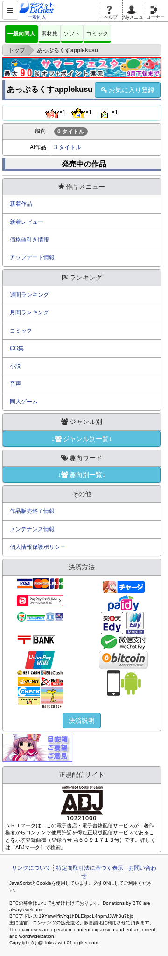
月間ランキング (29, 312)
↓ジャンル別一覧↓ (81, 439)
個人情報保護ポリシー (38, 547)
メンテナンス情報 (32, 529)
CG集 (17, 348)
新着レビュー (26, 222)
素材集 (49, 33)
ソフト (71, 33)
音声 (15, 384)
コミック (97, 33)
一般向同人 (21, 33)
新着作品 (21, 204)
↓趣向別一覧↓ (81, 474)
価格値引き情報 (29, 239)
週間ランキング (29, 294)
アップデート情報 (32, 257)
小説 (15, 366)
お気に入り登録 (131, 90)
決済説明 (82, 720)
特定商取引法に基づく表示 (89, 868)
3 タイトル (67, 147)
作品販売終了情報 (32, 511)
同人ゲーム (24, 401)
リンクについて (31, 868)
